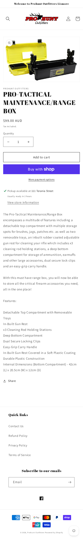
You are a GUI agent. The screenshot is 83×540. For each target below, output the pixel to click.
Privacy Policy (18, 445)
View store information (23, 202)
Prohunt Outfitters (35, 532)
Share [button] (12, 381)
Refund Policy (18, 436)
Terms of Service (20, 455)
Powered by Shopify (54, 532)
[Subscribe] (69, 482)
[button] (8, 19)
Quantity (8, 133)
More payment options (42, 179)
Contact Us (16, 426)
